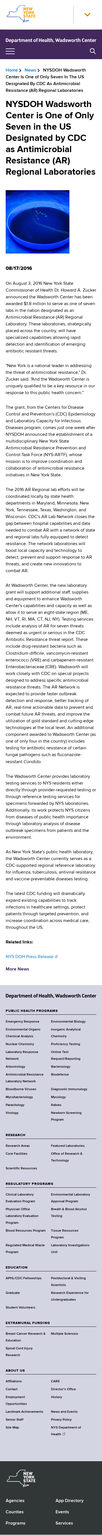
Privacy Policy (61, 1419)
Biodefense (60, 1074)
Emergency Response (22, 1021)
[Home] (51, 40)
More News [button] (17, 969)
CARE (55, 1381)
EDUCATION (17, 1267)
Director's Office (63, 1389)
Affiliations (14, 1381)
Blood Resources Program (26, 1230)
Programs (16, 1523)
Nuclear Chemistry (20, 1044)
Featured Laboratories (68, 1146)
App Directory (70, 1501)
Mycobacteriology (19, 1097)
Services (64, 1523)
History (56, 1397)
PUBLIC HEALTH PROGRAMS (32, 1011)
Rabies (56, 1105)
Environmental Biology (68, 1021)
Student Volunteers (20, 1307)
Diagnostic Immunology (69, 1089)
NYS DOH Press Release (30, 957)
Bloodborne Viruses (21, 1089)
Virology (12, 1113)
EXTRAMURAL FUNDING (28, 1323)
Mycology (58, 1097)
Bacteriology (60, 1066)
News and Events (64, 1412)
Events (62, 1512)
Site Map (12, 1427)
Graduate (13, 1293)
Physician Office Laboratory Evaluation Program (22, 1216)
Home (12, 70)
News (30, 70)
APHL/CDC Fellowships (24, 1278)
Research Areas (18, 1146)
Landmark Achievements (24, 1412)
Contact (12, 1389)
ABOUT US (15, 1370)
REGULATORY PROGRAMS (29, 1184)
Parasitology (15, 1105)
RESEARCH (16, 1135)
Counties (15, 1512)
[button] (87, 15)
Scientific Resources (21, 1168)
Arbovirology (15, 1066)
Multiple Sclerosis (64, 1334)
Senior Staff (14, 1419)
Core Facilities (16, 1154)
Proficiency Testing (65, 1044)
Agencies (15, 1501)
